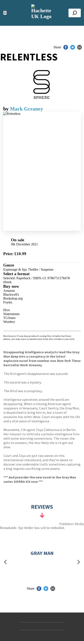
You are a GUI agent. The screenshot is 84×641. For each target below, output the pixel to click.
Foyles (7, 302)
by (6, 109)
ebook (7, 282)
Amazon (9, 290)
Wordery (9, 322)
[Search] (74, 13)
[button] (5, 562)
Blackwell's (11, 294)
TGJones (9, 318)
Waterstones (11, 314)
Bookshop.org (13, 298)
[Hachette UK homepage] (42, 12)
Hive (6, 310)
